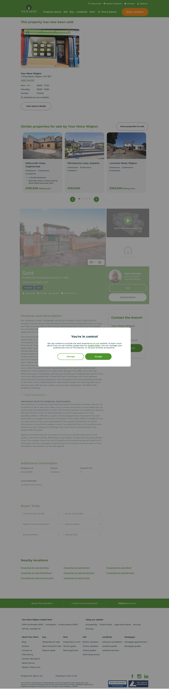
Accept (98, 356)
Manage (71, 356)
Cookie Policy (94, 345)
